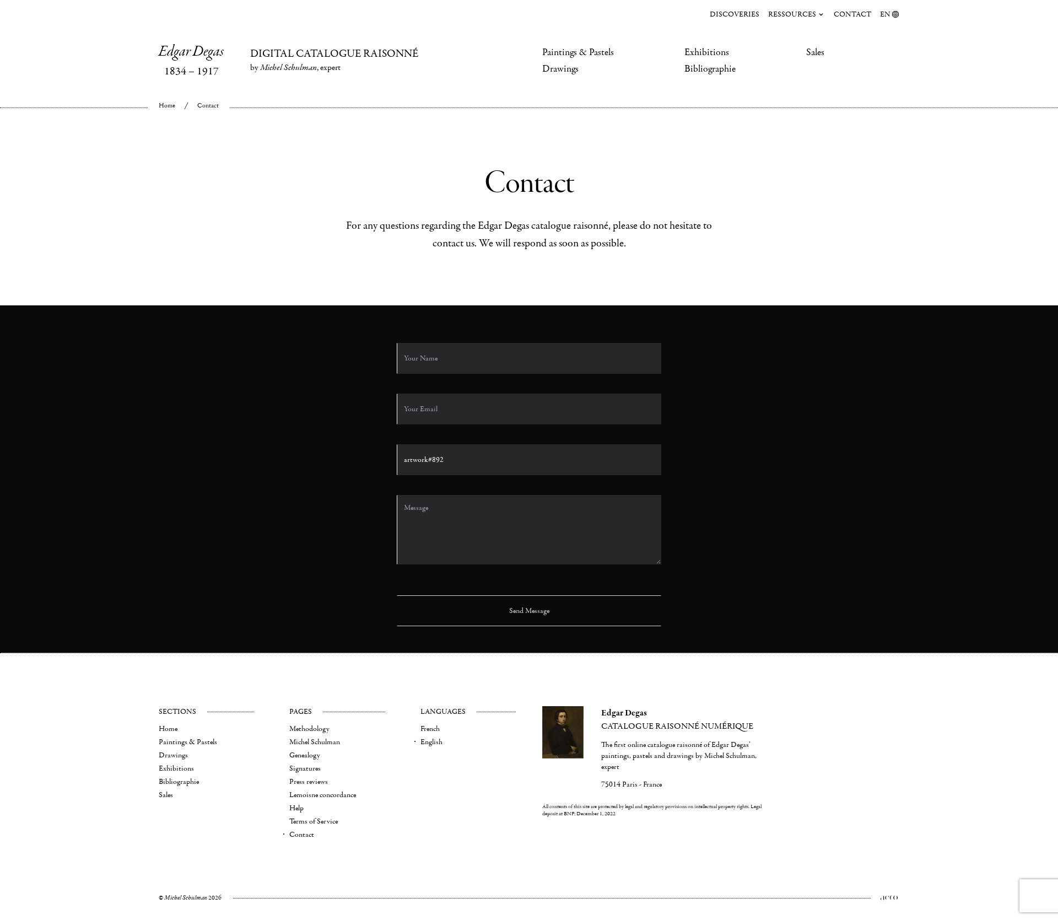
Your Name (411, 323)
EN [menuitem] (885, 14)
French (430, 729)
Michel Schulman (314, 742)
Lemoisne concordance (322, 795)
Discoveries (734, 14)
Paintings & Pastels (578, 52)
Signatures (305, 768)
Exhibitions (706, 52)
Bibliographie (710, 69)
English (431, 742)
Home (167, 105)
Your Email (411, 373)
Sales (815, 52)
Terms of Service (313, 821)
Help (296, 808)
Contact (852, 14)
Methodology (309, 729)
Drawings (560, 69)
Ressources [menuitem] (792, 14)
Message (407, 475)
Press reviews (308, 782)
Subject (406, 424)
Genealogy (304, 755)
